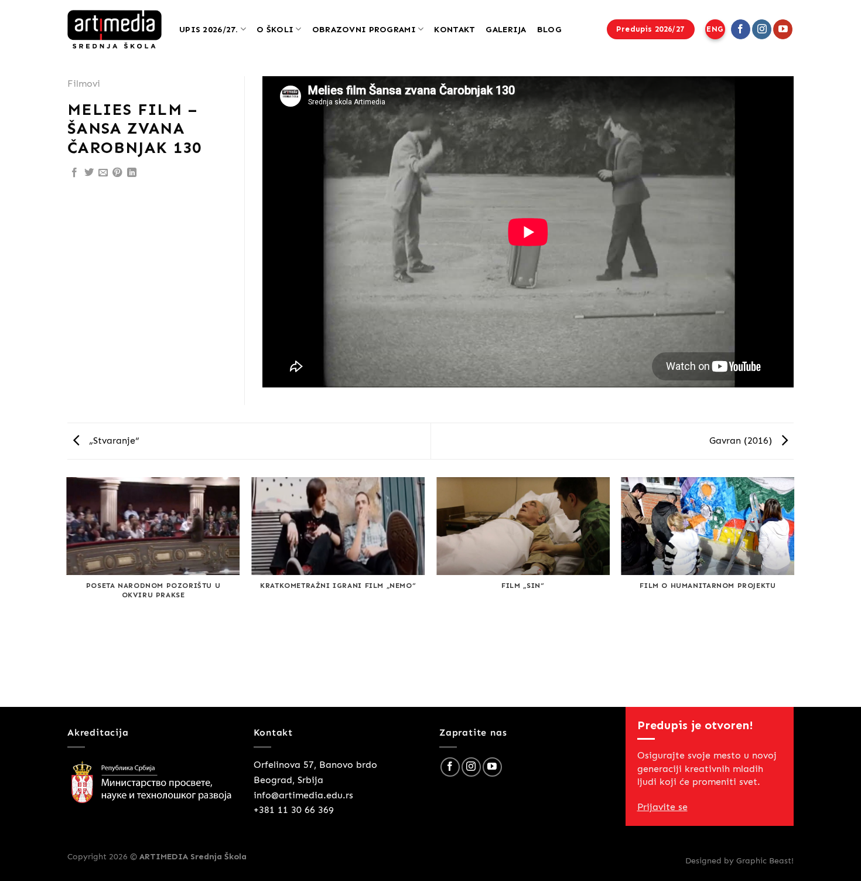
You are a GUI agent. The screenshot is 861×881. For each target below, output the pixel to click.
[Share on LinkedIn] (131, 173)
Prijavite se (662, 806)
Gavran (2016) (742, 440)
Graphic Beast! (765, 860)
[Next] (793, 591)
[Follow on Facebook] (740, 29)
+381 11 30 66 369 (294, 809)
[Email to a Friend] (103, 173)
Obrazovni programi (364, 29)
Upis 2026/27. (208, 29)
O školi (275, 29)
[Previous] (67, 591)
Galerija (506, 29)
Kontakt (454, 29)
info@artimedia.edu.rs (303, 795)
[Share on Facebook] (74, 173)
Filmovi (83, 83)
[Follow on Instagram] (761, 29)
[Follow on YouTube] (782, 29)
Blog (549, 29)
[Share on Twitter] (89, 173)
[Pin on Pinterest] (117, 173)
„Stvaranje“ (112, 440)
